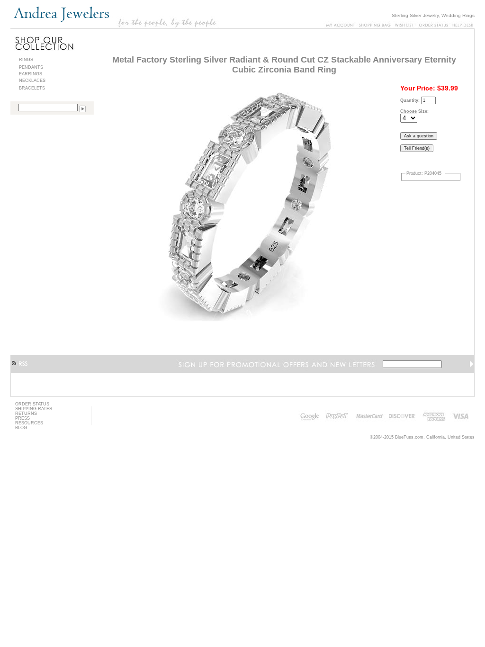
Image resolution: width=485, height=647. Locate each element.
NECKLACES (32, 80)
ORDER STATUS (32, 404)
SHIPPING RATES (33, 408)
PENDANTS (31, 67)
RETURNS (26, 413)
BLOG (21, 427)
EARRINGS (30, 74)
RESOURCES (29, 423)
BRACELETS (32, 88)
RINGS (26, 59)
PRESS (22, 418)
